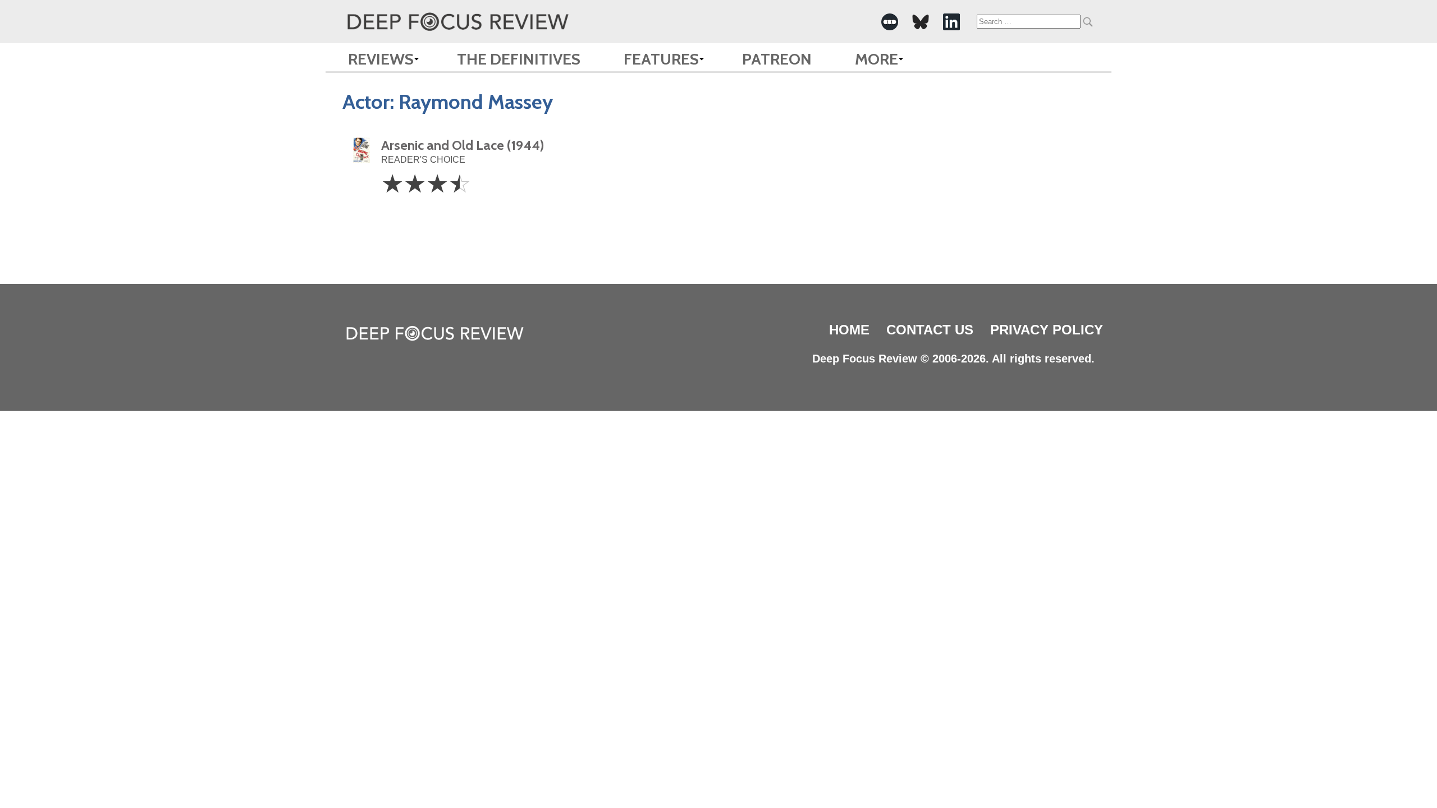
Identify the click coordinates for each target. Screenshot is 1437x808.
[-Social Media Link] (889, 21)
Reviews (381, 58)
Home (849, 329)
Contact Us (929, 329)
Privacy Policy (1046, 329)
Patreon (777, 58)
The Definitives (518, 58)
